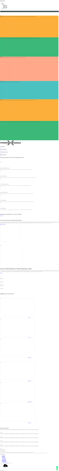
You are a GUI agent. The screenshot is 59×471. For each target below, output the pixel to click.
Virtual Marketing (4, 459)
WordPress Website (5, 6)
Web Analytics (3, 457)
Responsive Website (5, 5)
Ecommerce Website (5, 7)
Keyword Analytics (4, 460)
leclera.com (29, 317)
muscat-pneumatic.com (29, 357)
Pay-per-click (3, 456)
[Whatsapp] (57, 469)
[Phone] (57, 467)
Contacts (3, 8)
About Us (3, 3)
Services (2, 4)
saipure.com (29, 337)
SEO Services (3, 455)
